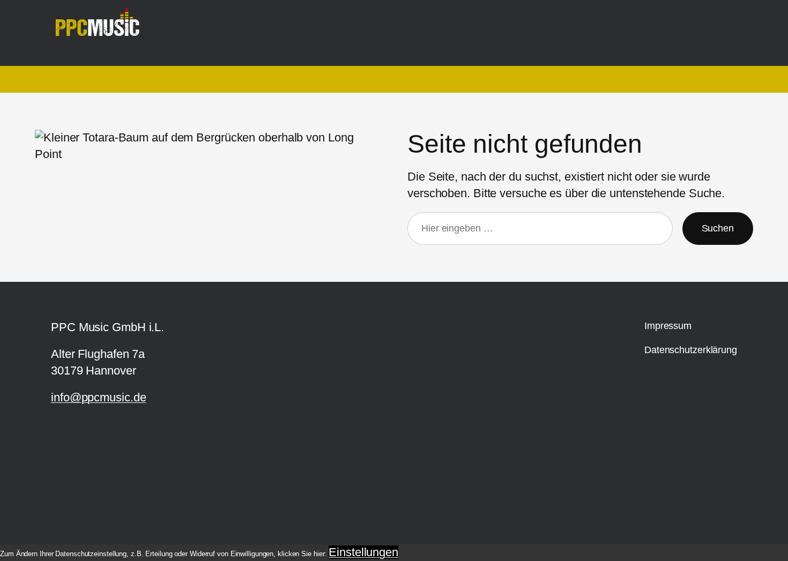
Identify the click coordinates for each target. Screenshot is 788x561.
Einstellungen (363, 552)
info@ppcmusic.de (98, 397)
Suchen (718, 228)
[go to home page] (101, 28)
